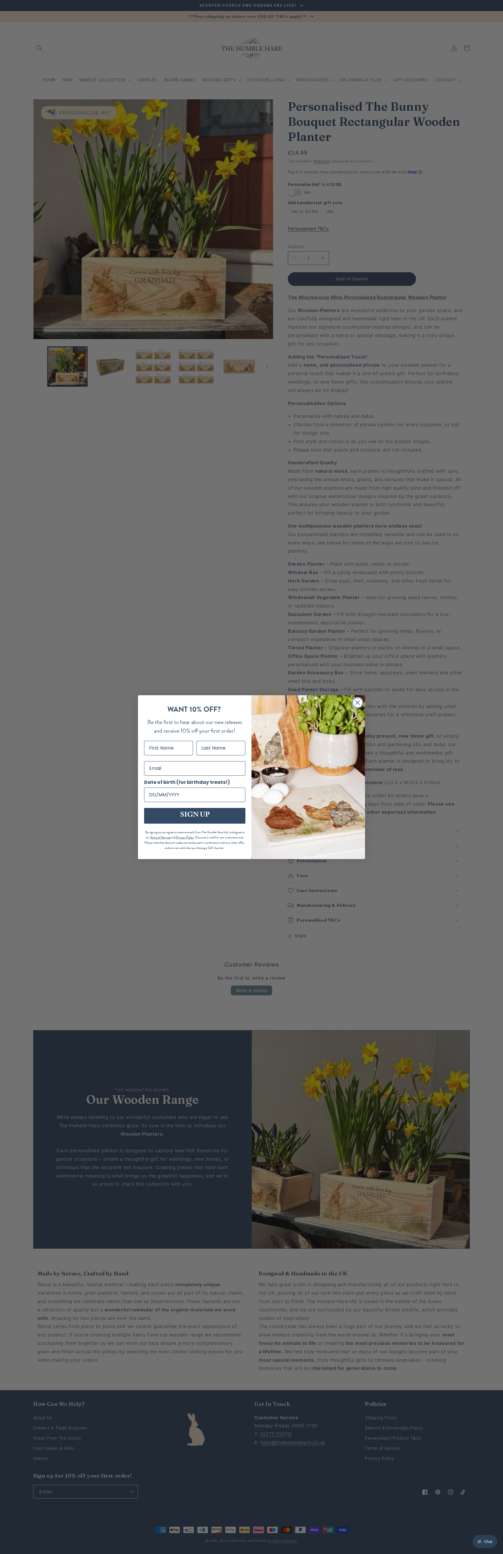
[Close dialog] (358, 703)
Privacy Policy (185, 837)
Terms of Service (160, 837)
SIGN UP (195, 816)
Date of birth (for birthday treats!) (187, 782)
